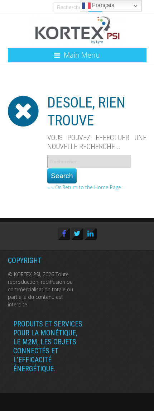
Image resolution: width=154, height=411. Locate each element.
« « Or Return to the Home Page (84, 187)
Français (102, 5)
